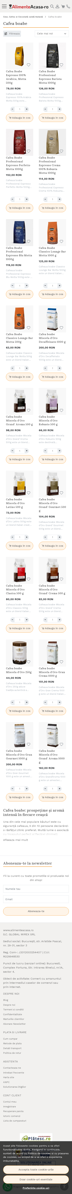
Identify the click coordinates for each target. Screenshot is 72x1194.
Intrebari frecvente (13, 1072)
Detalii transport (12, 1048)
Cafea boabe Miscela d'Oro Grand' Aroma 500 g (19, 420)
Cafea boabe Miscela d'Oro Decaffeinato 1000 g (52, 338)
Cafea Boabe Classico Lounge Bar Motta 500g (19, 338)
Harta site (8, 1077)
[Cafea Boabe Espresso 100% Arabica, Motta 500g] (19, 56)
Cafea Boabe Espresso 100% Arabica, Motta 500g (16, 77)
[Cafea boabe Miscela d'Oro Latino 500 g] (19, 484)
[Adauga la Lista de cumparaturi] (28, 65)
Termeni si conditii (13, 1009)
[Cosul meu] (63, 6)
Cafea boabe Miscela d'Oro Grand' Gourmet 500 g (52, 505)
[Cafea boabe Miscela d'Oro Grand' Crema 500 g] (52, 570)
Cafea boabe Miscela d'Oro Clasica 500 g (15, 589)
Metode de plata (12, 1043)
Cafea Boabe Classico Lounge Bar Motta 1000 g (52, 251)
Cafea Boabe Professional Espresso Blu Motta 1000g (19, 253)
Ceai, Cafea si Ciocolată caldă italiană (23, 17)
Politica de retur (12, 1053)
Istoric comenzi (11, 1116)
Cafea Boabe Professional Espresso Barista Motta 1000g (50, 77)
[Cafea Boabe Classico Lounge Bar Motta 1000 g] (52, 232)
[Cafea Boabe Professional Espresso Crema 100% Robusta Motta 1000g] (52, 142)
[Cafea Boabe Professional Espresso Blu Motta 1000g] (19, 232)
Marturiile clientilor (13, 1019)
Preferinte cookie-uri (36, 1188)
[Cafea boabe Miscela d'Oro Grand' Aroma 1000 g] (52, 735)
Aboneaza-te (36, 911)
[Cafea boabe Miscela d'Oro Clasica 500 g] (19, 570)
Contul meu (9, 1101)
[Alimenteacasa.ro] (29, 6)
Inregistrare (9, 1106)
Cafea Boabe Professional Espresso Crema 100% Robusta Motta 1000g (49, 165)
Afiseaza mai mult (15, 840)
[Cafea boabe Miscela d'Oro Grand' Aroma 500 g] (19, 401)
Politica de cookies (39, 1153)
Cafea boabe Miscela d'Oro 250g (18, 670)
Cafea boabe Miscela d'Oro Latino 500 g (15, 503)
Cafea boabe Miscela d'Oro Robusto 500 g (48, 420)
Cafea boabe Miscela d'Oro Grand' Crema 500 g (52, 589)
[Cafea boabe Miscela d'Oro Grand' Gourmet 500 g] (52, 484)
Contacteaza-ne (12, 1068)
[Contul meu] (57, 6)
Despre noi (9, 1005)
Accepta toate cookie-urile (36, 1169)
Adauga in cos (20, 117)
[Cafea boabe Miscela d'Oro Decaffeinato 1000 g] (52, 318)
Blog (5, 1000)
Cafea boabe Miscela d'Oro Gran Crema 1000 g (52, 672)
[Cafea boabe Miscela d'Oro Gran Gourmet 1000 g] (19, 735)
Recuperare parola (13, 1111)
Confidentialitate (12, 1014)
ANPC (6, 1082)
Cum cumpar (10, 1038)
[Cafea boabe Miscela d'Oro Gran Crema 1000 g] (52, 653)
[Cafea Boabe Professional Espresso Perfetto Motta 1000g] (19, 142)
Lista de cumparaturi (14, 1120)
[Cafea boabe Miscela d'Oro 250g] (19, 653)
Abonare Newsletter (14, 1024)
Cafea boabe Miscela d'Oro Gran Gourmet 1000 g (19, 754)
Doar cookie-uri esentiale (36, 1179)
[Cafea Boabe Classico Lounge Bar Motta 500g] (19, 318)
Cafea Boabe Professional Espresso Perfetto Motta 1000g (18, 163)
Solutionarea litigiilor (14, 1087)
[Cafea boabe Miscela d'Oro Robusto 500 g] (52, 401)
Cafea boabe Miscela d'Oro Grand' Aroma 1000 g (52, 756)
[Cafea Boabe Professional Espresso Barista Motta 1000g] (52, 56)
